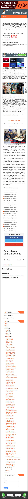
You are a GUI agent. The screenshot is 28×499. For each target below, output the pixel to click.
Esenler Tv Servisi (10, 401)
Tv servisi (11, 126)
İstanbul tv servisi (9, 123)
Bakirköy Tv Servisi (10, 429)
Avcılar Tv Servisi (10, 435)
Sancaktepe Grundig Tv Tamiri (10, 218)
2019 (6, 323)
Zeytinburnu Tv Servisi (11, 451)
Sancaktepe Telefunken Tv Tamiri (11, 211)
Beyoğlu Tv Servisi (10, 413)
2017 (6, 325)
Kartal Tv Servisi (9, 379)
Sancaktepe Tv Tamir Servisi (10, 224)
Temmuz (8, 467)
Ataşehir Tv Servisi (10, 439)
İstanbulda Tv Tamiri (10, 464)
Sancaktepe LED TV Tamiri (9, 228)
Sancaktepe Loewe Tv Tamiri (10, 203)
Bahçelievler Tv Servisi (11, 432)
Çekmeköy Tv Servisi (10, 404)
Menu (4, 16)
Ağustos (8, 336)
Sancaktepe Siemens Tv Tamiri (10, 192)
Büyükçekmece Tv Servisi (11, 410)
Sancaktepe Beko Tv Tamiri (10, 213)
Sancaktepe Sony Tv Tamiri (10, 194)
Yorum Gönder (7, 264)
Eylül (7, 334)
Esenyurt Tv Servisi (10, 398)
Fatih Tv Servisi (9, 391)
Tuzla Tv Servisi (9, 338)
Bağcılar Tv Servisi (10, 454)
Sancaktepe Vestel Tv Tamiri (10, 196)
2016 (6, 327)
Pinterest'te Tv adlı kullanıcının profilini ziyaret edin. (13, 275)
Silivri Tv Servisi (9, 360)
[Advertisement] (14, 296)
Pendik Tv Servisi (10, 369)
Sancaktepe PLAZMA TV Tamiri (10, 226)
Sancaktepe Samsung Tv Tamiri (11, 187)
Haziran (8, 468)
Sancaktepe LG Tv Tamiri (9, 190)
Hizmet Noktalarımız (10, 461)
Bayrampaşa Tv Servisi (11, 423)
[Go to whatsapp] (3, 495)
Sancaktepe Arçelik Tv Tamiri (10, 205)
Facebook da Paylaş (14, 237)
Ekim (7, 333)
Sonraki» (20, 259)
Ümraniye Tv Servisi (10, 347)
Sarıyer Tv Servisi (10, 363)
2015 (6, 328)
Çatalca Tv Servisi (10, 407)
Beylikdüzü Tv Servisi (10, 445)
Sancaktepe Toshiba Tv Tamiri (10, 207)
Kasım (7, 331)
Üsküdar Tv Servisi (10, 356)
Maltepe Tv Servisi (10, 372)
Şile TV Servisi (9, 344)
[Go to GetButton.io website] (3, 497)
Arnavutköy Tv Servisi (10, 442)
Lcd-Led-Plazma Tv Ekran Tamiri (13, 457)
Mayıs (7, 470)
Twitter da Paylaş (14, 240)
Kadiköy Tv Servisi (10, 385)
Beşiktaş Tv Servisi (10, 420)
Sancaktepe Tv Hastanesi (9, 220)
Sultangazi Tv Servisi (10, 350)
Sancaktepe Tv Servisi (11, 366)
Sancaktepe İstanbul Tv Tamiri (10, 222)
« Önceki (8, 259)
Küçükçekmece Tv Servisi (11, 375)
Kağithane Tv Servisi (10, 382)
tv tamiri (16, 126)
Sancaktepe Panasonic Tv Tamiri (11, 200)
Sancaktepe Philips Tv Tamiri (10, 198)
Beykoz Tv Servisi (10, 416)
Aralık (7, 330)
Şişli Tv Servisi (9, 341)
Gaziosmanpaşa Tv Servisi (12, 388)
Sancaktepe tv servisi (18, 123)
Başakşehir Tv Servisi (10, 426)
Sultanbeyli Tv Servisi (10, 353)
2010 (6, 472)
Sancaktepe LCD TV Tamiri (9, 230)
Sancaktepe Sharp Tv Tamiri (10, 209)
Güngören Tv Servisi (10, 448)
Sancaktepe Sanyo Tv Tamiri (10, 215)
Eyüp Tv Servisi (9, 394)
